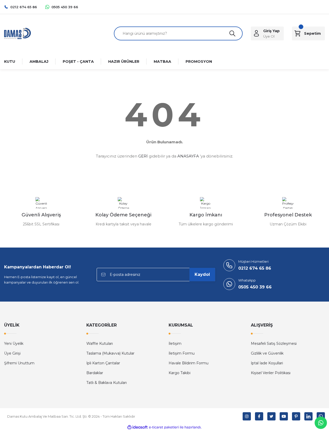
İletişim (175, 343)
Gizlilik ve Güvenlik (267, 353)
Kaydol (202, 274)
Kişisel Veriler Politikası (270, 373)
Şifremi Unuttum (19, 363)
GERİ (143, 156)
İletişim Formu (182, 353)
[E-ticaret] (164, 427)
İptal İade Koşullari (267, 363)
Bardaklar (94, 373)
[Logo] (17, 33)
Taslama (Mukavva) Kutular (110, 353)
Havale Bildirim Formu (188, 363)
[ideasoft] (137, 427)
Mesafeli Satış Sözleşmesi (274, 343)
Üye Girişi (12, 353)
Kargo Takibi (179, 373)
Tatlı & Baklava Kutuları (106, 382)
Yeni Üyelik (13, 343)
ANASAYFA (188, 156)
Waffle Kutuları (99, 343)
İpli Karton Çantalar (103, 363)
